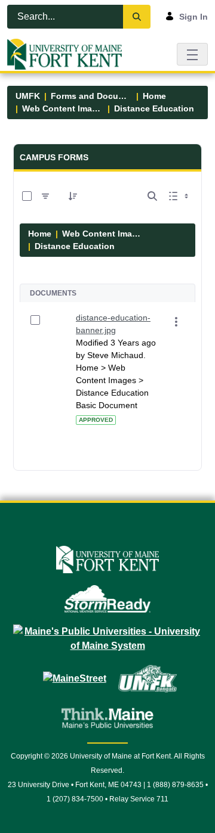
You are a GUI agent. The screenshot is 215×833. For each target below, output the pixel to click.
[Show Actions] (176, 321)
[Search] (137, 17)
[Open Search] (152, 196)
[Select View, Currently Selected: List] (180, 196)
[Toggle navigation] (192, 54)
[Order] (72, 196)
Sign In (193, 16)
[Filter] (45, 196)
